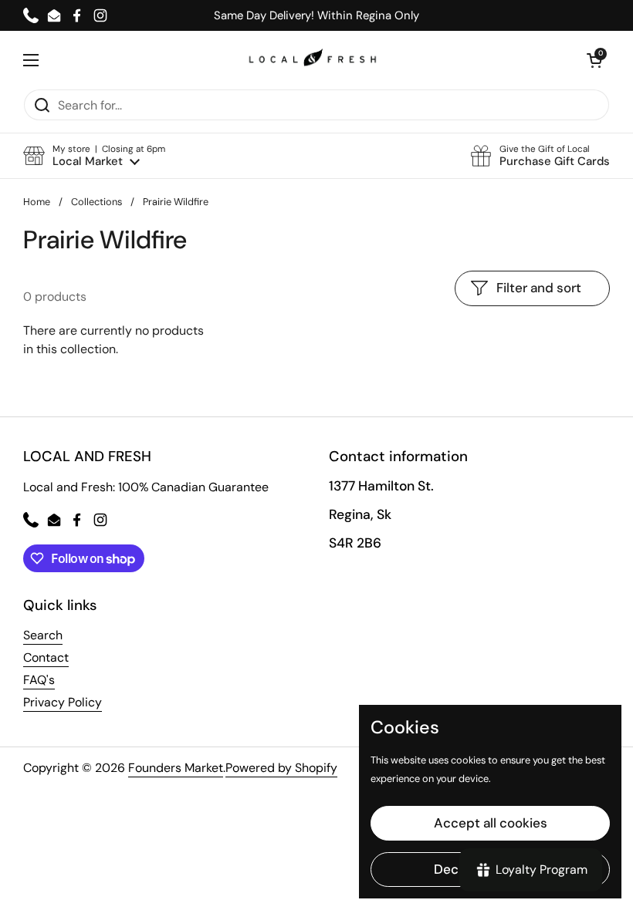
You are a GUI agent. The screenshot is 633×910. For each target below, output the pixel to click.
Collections (96, 201)
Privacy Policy (62, 702)
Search (43, 635)
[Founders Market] (312, 59)
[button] (94, 156)
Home (36, 201)
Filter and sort (538, 287)
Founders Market (175, 768)
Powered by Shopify (281, 768)
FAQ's (39, 680)
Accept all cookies (490, 822)
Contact (46, 657)
